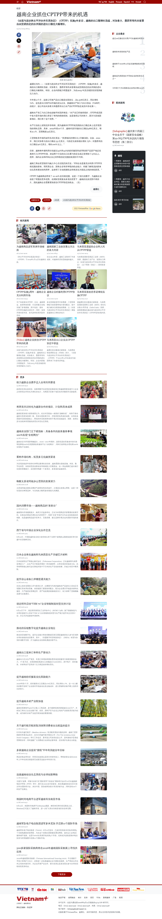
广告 (114, 898)
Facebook (19, 35)
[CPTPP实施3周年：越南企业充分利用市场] (31, 279)
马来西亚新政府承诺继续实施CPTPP (91, 294)
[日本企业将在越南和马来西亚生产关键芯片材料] (93, 561)
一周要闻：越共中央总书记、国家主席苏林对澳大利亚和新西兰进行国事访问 (122, 183)
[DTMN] (107, 889)
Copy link (19, 52)
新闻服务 (106, 898)
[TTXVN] (22, 889)
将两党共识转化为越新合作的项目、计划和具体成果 (44, 406)
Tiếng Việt (103, 2)
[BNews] (52, 889)
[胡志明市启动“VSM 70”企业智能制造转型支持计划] (93, 611)
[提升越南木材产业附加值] (93, 708)
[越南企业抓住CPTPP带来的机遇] (31, 327)
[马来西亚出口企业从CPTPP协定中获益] (62, 327)
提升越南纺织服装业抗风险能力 (33, 676)
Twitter (19, 40)
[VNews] (32, 889)
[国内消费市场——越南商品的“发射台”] (93, 512)
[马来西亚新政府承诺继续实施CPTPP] (92, 279)
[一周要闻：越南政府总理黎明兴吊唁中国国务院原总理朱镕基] (138, 165)
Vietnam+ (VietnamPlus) (34, 2)
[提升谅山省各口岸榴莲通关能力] (93, 586)
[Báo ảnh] (123, 889)
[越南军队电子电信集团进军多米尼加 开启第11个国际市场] (93, 830)
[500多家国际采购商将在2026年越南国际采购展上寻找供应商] (93, 855)
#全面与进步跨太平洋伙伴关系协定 (77, 200)
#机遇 (56, 200)
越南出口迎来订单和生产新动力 (33, 652)
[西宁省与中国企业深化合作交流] (93, 537)
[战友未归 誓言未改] (138, 204)
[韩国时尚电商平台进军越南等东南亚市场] (93, 806)
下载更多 (62, 874)
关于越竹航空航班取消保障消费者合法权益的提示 (43, 725)
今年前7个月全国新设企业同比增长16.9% (128, 88)
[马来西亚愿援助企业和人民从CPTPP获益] (92, 234)
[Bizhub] (62, 889)
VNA (98, 898)
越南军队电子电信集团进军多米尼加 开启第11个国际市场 (47, 823)
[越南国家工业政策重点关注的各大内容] (62, 234)
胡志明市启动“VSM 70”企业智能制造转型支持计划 (44, 603)
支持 (86, 898)
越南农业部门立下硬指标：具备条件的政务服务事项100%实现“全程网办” (44, 433)
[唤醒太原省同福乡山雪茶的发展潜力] (93, 488)
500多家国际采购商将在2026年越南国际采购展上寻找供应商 (47, 850)
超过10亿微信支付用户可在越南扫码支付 (128, 38)
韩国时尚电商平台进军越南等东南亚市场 (38, 799)
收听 (120, 170)
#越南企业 (35, 200)
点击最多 (120, 34)
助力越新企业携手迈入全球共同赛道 (36, 382)
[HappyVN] (138, 889)
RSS (79, 898)
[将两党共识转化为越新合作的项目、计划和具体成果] (93, 414)
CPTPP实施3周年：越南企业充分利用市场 (31, 294)
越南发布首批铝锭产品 (121, 52)
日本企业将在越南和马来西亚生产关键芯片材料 (42, 554)
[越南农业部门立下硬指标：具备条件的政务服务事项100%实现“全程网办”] (93, 438)
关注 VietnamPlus (81, 208)
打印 (19, 46)
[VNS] (77, 889)
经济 (18, 8)
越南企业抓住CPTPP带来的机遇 (31, 342)
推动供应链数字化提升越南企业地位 (36, 628)
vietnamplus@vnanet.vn (76, 909)
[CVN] (92, 889)
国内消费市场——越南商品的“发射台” (37, 505)
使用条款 (71, 898)
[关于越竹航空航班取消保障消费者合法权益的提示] (93, 732)
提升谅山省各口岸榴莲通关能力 (33, 579)
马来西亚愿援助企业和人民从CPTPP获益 (91, 248)
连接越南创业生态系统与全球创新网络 (37, 774)
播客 (120, 156)
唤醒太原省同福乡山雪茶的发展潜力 (36, 481)
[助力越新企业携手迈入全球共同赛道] (93, 389)
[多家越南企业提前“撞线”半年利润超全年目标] (93, 757)
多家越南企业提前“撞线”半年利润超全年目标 (41, 750)
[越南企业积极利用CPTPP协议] (62, 279)
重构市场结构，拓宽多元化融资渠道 (36, 457)
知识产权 (61, 898)
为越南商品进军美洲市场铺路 (30, 248)
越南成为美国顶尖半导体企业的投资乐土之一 (128, 77)
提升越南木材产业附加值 (30, 701)
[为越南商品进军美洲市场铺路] (31, 234)
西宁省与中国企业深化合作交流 (33, 530)
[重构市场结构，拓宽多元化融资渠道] (93, 464)
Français (119, 2)
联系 (121, 898)
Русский (138, 2)
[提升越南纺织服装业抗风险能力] (93, 684)
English (111, 2)
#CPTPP (47, 200)
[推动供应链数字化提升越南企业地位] (93, 635)
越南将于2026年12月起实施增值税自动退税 (128, 65)
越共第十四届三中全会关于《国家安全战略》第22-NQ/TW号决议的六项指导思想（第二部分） (128, 136)
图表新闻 (120, 103)
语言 (92, 898)
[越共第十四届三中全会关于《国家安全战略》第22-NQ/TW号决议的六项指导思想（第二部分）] (128, 117)
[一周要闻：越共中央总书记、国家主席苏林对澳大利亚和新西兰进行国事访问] (138, 183)
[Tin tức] (42, 889)
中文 (132, 2)
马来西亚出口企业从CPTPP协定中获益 (61, 342)
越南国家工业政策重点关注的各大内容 (61, 248)
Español (127, 2)
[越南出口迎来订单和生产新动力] (93, 659)
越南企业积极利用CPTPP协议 (61, 294)
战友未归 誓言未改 (121, 200)
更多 (22, 377)
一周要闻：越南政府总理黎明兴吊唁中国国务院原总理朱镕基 (122, 163)
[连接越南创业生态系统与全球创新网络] (93, 781)
